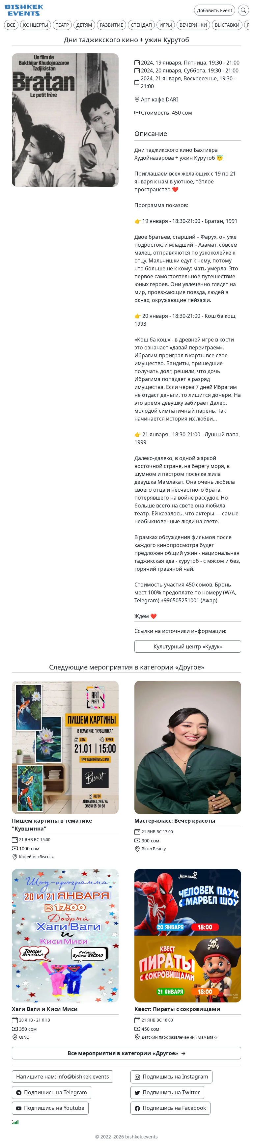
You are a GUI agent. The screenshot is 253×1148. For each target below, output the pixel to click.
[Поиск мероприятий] (243, 10)
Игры (165, 25)
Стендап (141, 25)
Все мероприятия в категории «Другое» (127, 1053)
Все (11, 25)
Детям (84, 25)
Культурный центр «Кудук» (188, 646)
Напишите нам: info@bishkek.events (62, 1076)
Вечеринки (193, 25)
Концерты (35, 25)
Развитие (111, 25)
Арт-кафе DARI (159, 99)
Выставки (227, 25)
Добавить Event (214, 10)
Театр (62, 25)
